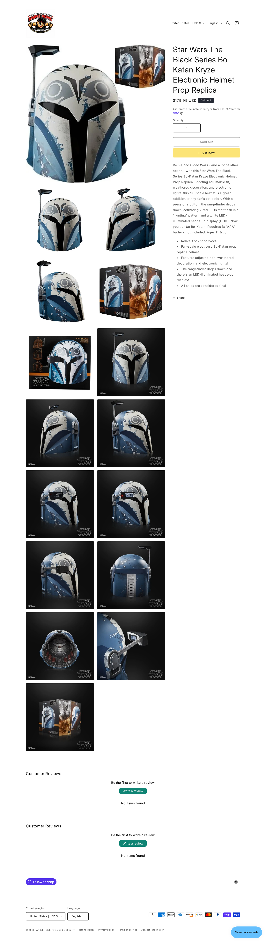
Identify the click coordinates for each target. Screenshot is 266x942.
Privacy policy (106, 929)
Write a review (133, 791)
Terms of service (127, 929)
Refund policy (86, 929)
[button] (228, 23)
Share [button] (181, 297)
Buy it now (206, 153)
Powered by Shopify (63, 930)
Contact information (152, 929)
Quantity (178, 120)
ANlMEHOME (43, 930)
